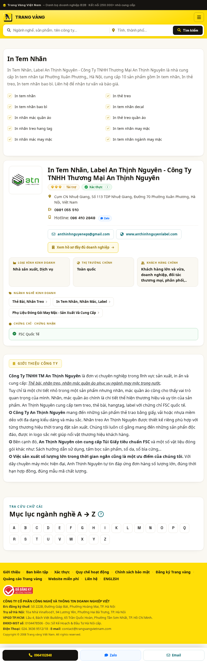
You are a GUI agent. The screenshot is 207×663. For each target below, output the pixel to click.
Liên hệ (91, 578)
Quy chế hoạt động (92, 572)
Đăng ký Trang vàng (173, 572)
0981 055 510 (66, 210)
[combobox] (60, 30)
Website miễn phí (63, 578)
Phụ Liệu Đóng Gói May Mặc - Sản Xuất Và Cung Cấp (54, 312)
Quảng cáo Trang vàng (22, 578)
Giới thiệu (11, 572)
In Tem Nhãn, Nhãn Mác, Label (81, 301)
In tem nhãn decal (128, 106)
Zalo (107, 218)
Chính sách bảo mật (132, 572)
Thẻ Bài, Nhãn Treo (28, 301)
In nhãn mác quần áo (33, 117)
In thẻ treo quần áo (129, 117)
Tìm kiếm (190, 30)
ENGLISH (111, 578)
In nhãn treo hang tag (33, 128)
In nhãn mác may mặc (33, 139)
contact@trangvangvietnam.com (86, 629)
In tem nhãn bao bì (31, 106)
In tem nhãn (25, 95)
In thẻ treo (122, 95)
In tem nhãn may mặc (131, 128)
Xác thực (62, 572)
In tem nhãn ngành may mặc (137, 139)
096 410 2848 (82, 218)
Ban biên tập (37, 572)
